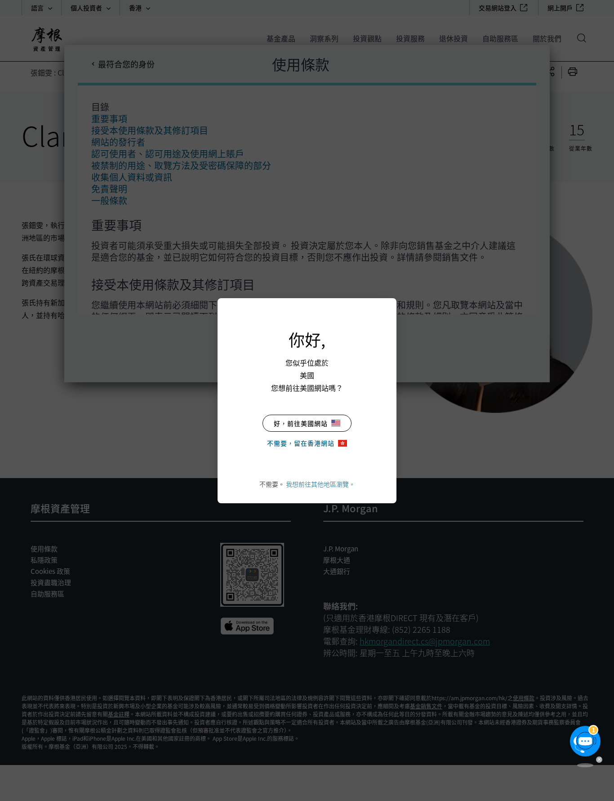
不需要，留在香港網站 (300, 443)
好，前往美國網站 (301, 423)
